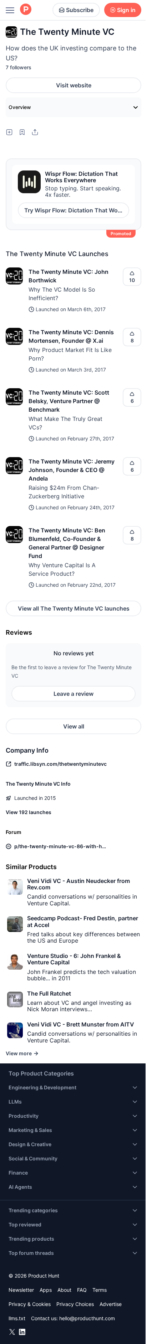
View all (73, 726)
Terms (99, 1290)
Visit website (73, 85)
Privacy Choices (75, 1304)
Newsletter (21, 1290)
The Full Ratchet (49, 993)
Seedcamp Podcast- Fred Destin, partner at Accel (82, 921)
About (64, 1290)
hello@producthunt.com (87, 1318)
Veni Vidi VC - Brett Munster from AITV (80, 1024)
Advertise (111, 1304)
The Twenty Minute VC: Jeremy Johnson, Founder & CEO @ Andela (72, 470)
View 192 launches (28, 812)
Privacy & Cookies (30, 1304)
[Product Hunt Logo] (25, 10)
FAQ (82, 1290)
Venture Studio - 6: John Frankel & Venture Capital (74, 959)
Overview (20, 107)
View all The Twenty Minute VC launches (74, 608)
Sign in (126, 9)
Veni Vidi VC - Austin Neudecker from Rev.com (78, 884)
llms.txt (17, 1318)
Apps (46, 1290)
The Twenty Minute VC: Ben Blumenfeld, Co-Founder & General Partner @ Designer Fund (67, 543)
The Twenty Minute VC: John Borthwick (68, 276)
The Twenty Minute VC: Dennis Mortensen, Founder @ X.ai (71, 336)
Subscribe (79, 9)
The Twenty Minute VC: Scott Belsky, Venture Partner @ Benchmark (69, 401)
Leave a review (73, 693)
